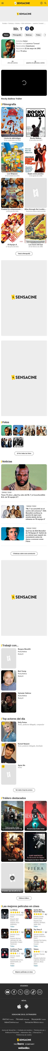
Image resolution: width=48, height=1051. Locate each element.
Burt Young (22, 671)
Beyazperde (36, 1019)
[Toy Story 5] (28, 934)
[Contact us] (40, 992)
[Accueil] (22, 3)
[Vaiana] (28, 953)
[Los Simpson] (12, 157)
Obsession (14, 929)
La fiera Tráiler (36, 891)
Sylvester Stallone (24, 693)
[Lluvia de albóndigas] (12, 122)
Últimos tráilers (24, 898)
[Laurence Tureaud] (8, 48)
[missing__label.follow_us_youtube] (8, 992)
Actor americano (26, 23)
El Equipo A (12, 245)
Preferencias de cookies (24, 1035)
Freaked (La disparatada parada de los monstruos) (12, 209)
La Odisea (13, 910)
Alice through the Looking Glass (36, 209)
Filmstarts (20, 1019)
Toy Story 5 (38, 929)
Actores (17, 23)
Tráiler (12, 926)
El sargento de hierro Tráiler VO (35, 860)
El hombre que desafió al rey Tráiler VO (12, 891)
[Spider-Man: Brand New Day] (28, 914)
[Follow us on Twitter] (21, 992)
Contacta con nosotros (25, 1030)
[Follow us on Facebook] (14, 992)
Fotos (5, 422)
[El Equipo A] (12, 228)
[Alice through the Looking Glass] (36, 193)
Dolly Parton (22, 722)
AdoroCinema (9, 1022)
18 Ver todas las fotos (24, 453)
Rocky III (20, 654)
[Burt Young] (8, 680)
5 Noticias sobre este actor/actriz (24, 553)
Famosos (11, 23)
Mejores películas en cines (24, 972)
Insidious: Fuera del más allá (16, 950)
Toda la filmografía (24, 253)
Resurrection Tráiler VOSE (36, 829)
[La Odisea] (5, 914)
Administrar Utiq (26, 1032)
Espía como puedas (36, 174)
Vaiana (36, 949)
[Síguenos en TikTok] (34, 992)
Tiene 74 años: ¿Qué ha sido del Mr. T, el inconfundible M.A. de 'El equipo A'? (23, 496)
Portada (4, 23)
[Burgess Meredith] (8, 658)
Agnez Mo (21, 765)
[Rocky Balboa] (36, 122)
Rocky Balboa (35, 138)
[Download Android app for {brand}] (27, 1006)
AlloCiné (5, 1019)
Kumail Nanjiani (23, 744)
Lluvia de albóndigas (12, 138)
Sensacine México (32, 1022)
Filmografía (9, 104)
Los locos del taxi (36, 245)
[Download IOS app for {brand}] (20, 1006)
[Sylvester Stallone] (8, 702)
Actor (25, 41)
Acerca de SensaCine (9, 1030)
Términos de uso (39, 1030)
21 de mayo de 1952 (33, 48)
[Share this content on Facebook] (27, 28)
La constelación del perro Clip (12, 829)
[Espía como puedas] (36, 157)
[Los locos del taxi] (36, 228)
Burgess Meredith (24, 649)
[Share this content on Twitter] (32, 28)
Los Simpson (12, 174)
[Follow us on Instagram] (27, 992)
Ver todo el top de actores (24, 790)
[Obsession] (5, 934)
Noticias (7, 461)
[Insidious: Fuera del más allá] (5, 953)
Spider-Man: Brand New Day (39, 911)
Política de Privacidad (12, 1032)
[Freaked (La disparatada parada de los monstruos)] (12, 193)
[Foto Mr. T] (6, 430)
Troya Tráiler (12, 860)
